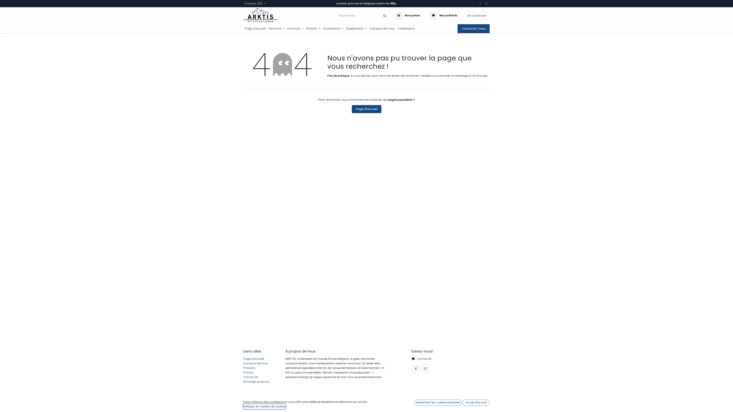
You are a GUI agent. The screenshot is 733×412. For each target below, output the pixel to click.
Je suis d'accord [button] (476, 402)
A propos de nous (255, 363)
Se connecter (476, 16)
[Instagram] (486, 3)
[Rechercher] (384, 15)
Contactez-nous (474, 29)
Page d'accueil (366, 109)
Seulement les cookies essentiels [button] (438, 402)
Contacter (424, 358)
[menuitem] (255, 28)
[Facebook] (480, 3)
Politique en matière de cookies (265, 406)
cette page (479, 75)
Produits (249, 367)
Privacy (248, 372)
